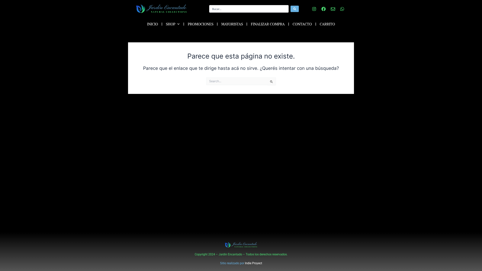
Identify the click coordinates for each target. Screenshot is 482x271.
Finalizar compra (268, 24)
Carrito (327, 24)
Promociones (200, 24)
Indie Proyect (253, 263)
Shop (170, 24)
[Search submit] (295, 9)
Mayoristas (232, 24)
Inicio (152, 24)
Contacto (302, 24)
